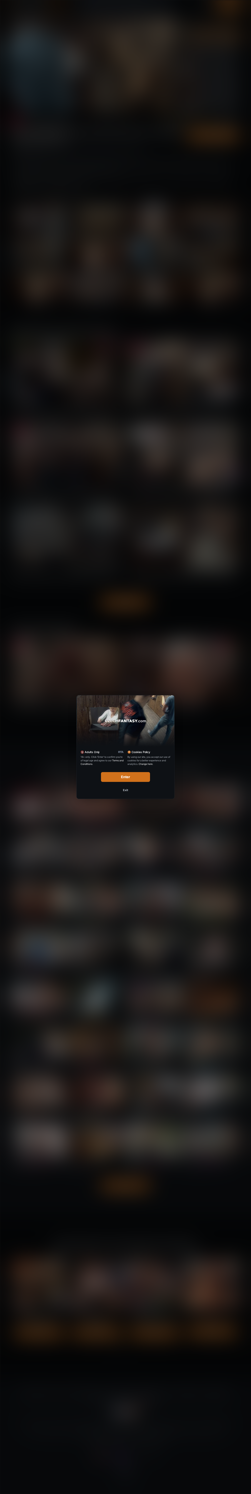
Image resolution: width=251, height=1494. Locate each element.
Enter (125, 777)
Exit (125, 790)
